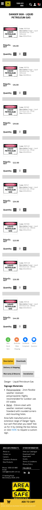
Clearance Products (10, 459)
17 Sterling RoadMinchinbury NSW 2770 (10, 477)
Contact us (7, 454)
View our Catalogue (30, 452)
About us (6, 452)
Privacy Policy (28, 464)
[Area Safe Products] (8, 4)
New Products (8, 462)
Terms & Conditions (30, 462)
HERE (14, 430)
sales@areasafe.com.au (11, 472)
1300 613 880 (19, 4)
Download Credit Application (29, 455)
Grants (25, 459)
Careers (6, 457)
